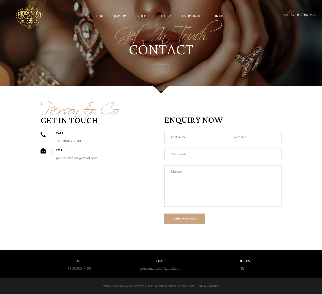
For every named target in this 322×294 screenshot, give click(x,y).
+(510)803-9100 (78, 268)
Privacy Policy (186, 286)
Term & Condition (208, 286)
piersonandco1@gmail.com (161, 268)
